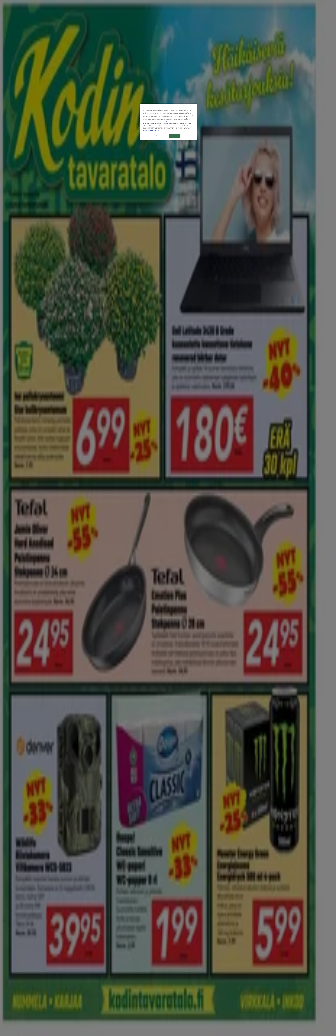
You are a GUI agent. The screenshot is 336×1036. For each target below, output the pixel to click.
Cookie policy (164, 121)
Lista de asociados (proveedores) (151, 130)
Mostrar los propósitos (162, 135)
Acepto (174, 135)
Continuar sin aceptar (191, 105)
